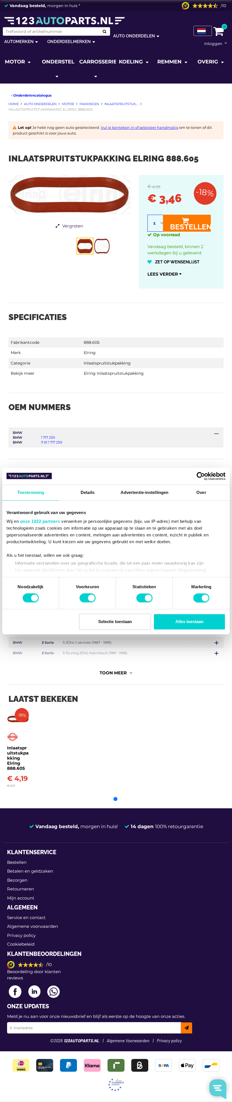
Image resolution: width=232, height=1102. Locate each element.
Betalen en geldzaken (30, 871)
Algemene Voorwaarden (128, 1041)
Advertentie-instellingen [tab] (144, 492)
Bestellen (190, 227)
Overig (208, 62)
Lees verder (163, 274)
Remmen (170, 62)
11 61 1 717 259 (51, 442)
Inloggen (213, 43)
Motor (15, 62)
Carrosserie (97, 62)
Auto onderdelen (134, 35)
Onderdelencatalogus (31, 95)
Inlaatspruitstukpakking (107, 363)
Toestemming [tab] (30, 492)
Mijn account (20, 898)
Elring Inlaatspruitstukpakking (114, 373)
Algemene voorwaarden (32, 926)
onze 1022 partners (40, 521)
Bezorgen (17, 880)
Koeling (131, 62)
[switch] (88, 598)
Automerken (19, 41)
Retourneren (20, 889)
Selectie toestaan (115, 621)
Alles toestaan (189, 621)
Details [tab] (87, 492)
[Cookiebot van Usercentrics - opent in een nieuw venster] (200, 476)
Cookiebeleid (21, 944)
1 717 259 (48, 437)
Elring (90, 352)
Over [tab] (201, 492)
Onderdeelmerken (69, 41)
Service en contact (26, 917)
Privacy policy (21, 935)
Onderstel (58, 62)
